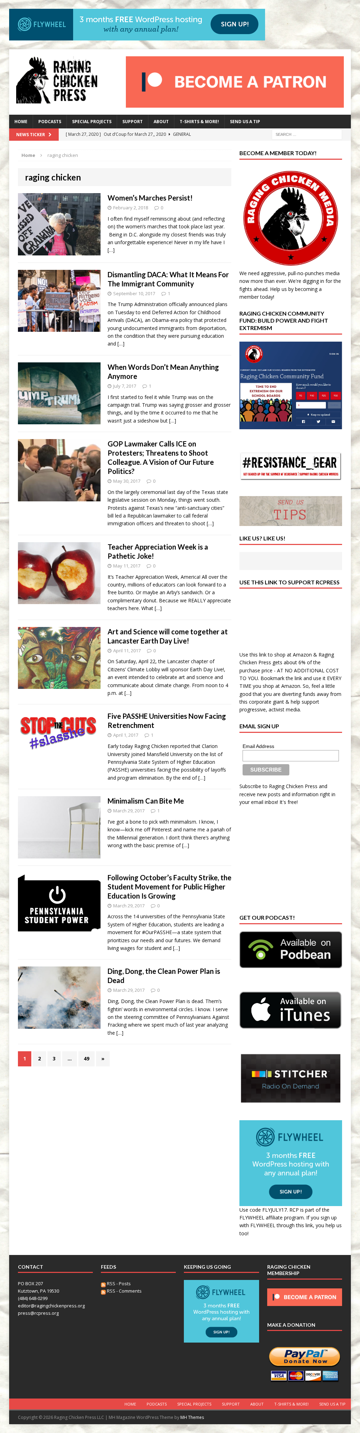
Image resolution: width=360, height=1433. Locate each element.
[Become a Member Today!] (290, 265)
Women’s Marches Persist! (150, 198)
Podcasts (49, 122)
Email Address (258, 746)
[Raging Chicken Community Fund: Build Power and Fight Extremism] (290, 386)
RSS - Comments (124, 1291)
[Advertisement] (292, 859)
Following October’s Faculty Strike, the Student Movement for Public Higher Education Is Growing (169, 886)
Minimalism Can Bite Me (146, 801)
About (161, 122)
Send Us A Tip (245, 122)
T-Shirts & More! (199, 122)
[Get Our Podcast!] (290, 949)
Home (20, 122)
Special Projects (91, 122)
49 (86, 1058)
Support (132, 122)
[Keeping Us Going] (221, 1339)
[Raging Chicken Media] (63, 79)
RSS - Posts (118, 1283)
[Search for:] (307, 134)
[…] (111, 250)
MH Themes (192, 1417)
